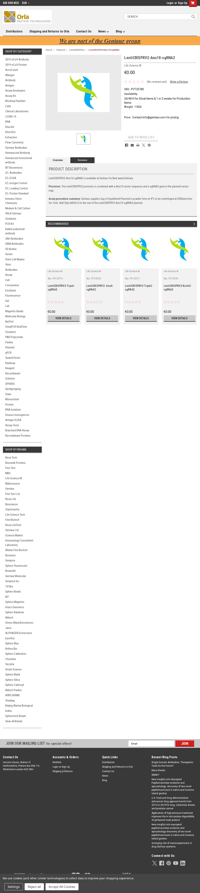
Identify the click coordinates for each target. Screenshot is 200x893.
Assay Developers (15, 90)
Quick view (63, 265)
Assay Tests (12, 425)
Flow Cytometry (14, 142)
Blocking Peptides (15, 101)
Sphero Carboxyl (14, 685)
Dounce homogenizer (17, 415)
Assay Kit (10, 96)
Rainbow (10, 363)
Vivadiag (10, 700)
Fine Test (10, 468)
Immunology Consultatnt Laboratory (19, 543)
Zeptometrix (12, 509)
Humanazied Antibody (17, 153)
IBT (7, 597)
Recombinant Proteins (17, 435)
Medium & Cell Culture (17, 208)
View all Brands (13, 721)
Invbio (8, 711)
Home (49, 50)
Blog (119, 31)
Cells (8, 106)
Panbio (9, 342)
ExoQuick (10, 290)
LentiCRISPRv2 (76, 50)
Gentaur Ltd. (12, 530)
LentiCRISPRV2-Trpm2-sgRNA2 (139, 287)
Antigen (9, 85)
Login (170, 2)
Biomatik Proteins (15, 463)
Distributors (14, 31)
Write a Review (179, 81)
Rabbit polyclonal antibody (15, 231)
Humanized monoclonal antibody (18, 160)
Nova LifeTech (13, 525)
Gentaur (9, 488)
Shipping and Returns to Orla (49, 31)
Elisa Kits (10, 132)
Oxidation (10, 218)
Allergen (9, 75)
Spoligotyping (13, 389)
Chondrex (10, 659)
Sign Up (182, 2)
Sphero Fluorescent (16, 565)
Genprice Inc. (12, 581)
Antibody (10, 80)
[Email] (132, 145)
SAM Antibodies (14, 244)
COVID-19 (10, 116)
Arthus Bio (11, 648)
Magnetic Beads (14, 311)
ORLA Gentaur (13, 213)
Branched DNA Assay (17, 430)
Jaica (8, 628)
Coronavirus (12, 285)
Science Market (14, 535)
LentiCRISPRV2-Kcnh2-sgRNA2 (178, 287)
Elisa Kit (9, 127)
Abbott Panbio (13, 690)
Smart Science (13, 669)
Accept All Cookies (62, 887)
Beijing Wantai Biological (19, 705)
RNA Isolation (13, 409)
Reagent (10, 368)
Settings (14, 887)
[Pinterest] (149, 145)
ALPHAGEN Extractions (18, 633)
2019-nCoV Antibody (17, 59)
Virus (8, 264)
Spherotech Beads (15, 716)
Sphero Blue (12, 643)
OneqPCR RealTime (16, 326)
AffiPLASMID (12, 695)
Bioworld (10, 571)
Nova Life (10, 499)
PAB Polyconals (14, 337)
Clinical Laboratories (17, 111)
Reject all (34, 887)
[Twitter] (143, 145)
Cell (7, 280)
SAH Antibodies (14, 238)
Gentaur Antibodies (16, 147)
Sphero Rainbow (14, 612)
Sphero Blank (12, 674)
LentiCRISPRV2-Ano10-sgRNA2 (103, 50)
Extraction (11, 137)
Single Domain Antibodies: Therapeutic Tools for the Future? (172, 764)
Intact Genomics (14, 607)
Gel (7, 301)
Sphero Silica (12, 680)
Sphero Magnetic (14, 602)
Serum (8, 254)
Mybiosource (12, 483)
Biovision (10, 555)
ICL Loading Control (16, 188)
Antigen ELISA (13, 420)
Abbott (9, 617)
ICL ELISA (10, 178)
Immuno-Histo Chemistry (13, 201)
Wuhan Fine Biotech (16, 550)
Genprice (10, 560)
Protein (9, 404)
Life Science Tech (15, 514)
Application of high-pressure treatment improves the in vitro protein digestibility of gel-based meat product (173, 816)
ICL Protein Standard (17, 193)
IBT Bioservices (13, 167)
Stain (8, 394)
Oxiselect (10, 332)
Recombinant (12, 373)
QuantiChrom (12, 358)
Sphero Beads (13, 591)
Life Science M (13, 478)
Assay (8, 275)
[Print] (137, 145)
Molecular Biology (15, 316)
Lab (7, 306)
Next (194, 223)
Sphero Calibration (15, 654)
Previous (191, 223)
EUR (24, 2)
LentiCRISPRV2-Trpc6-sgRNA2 (61, 287)
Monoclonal (12, 399)
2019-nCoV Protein (16, 65)
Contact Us (83, 31)
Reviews (82, 160)
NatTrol (9, 321)
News (102, 31)
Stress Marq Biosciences (19, 622)
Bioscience (11, 504)
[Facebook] (126, 145)
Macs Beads (158, 770)
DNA (7, 121)
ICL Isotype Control (16, 183)
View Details (63, 318)
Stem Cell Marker (15, 259)
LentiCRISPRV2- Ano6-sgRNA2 (99, 287)
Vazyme (9, 664)
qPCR (8, 352)
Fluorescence (13, 295)
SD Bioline (11, 249)
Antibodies (11, 270)
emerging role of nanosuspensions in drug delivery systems (172, 845)
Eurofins (10, 638)
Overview (58, 160)
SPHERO (10, 384)
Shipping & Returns (63, 771)
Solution (10, 378)
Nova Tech (11, 457)
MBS (8, 473)
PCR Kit (9, 224)
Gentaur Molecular (15, 576)
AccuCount (11, 70)
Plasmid (9, 347)
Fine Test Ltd (12, 494)
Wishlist (57, 762)
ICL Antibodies (13, 172)
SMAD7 (155, 774)
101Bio (9, 586)
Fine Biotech (12, 520)
